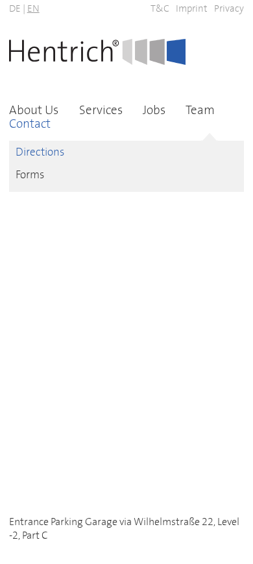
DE (15, 8)
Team (200, 110)
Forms (30, 175)
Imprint (192, 8)
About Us (33, 110)
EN (33, 8)
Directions (40, 152)
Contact (30, 124)
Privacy (229, 8)
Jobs (154, 110)
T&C (160, 8)
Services (101, 110)
